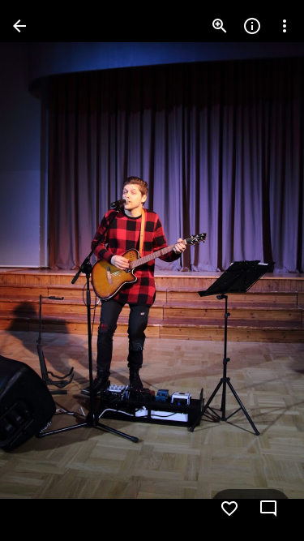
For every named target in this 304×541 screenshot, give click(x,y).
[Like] (229, 508)
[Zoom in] (219, 26)
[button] (45, 271)
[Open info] (252, 26)
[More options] (284, 26)
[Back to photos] (19, 25)
